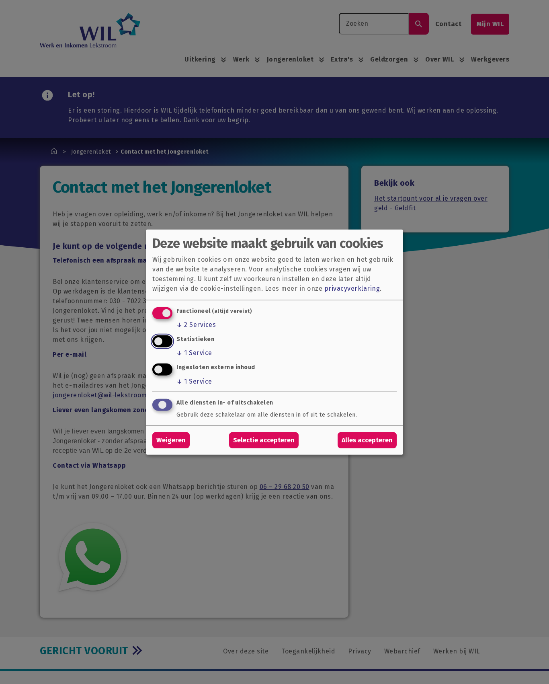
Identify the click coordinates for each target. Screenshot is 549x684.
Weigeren (171, 440)
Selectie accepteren (264, 440)
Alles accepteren (367, 440)
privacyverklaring (352, 288)
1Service (194, 353)
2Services (196, 325)
